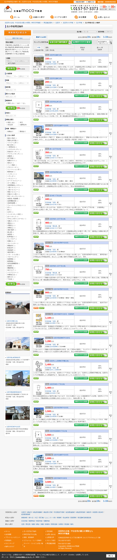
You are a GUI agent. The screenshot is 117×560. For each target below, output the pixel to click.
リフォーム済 (12, 142)
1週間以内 (23, 125)
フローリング (12, 257)
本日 (21, 122)
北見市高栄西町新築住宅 (14, 392)
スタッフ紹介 (51, 540)
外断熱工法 (12, 274)
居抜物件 (11, 250)
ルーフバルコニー (14, 180)
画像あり (10, 131)
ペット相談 (12, 165)
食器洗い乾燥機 (13, 198)
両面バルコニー (13, 192)
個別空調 (11, 252)
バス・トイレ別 (13, 254)
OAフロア (11, 270)
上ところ (48, 517)
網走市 (29, 512)
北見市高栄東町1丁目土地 (58, 431)
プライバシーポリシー (12, 537)
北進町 (55, 64)
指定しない (11, 103)
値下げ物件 (11, 63)
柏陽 (33, 524)
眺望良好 (11, 172)
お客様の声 (50, 537)
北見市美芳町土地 (56, 172)
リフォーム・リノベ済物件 (32, 540)
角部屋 (10, 234)
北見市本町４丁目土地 (57, 384)
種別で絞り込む (17, 38)
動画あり (23, 131)
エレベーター (12, 243)
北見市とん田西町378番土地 (59, 361)
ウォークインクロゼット (16, 205)
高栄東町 (55, 346)
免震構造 (11, 259)
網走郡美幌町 (37, 512)
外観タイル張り (13, 194)
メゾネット (12, 174)
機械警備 (11, 268)
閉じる (111, 556)
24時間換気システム (15, 185)
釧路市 (89, 512)
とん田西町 (56, 369)
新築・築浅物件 (29, 537)
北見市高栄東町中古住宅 (61, 338)
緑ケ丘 (55, 157)
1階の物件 (11, 230)
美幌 (42, 524)
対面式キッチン (13, 151)
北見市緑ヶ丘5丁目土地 (57, 219)
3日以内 (10, 125)
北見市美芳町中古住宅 (60, 243)
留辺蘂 (66, 524)
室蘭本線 (47, 521)
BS (9, 210)
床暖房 (10, 156)
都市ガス (11, 277)
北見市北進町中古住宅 (60, 125)
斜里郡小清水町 (98, 512)
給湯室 (10, 266)
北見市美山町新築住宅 (13, 357)
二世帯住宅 (12, 147)
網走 (37, 524)
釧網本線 (32, 521)
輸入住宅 (11, 145)
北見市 (51, 64)
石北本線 (48, 62)
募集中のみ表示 (41, 37)
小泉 (54, 517)
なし (24, 103)
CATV (10, 212)
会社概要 (8, 534)
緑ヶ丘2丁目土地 (55, 149)
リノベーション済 (14, 169)
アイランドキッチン (15, 154)
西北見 (55, 226)
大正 (36, 517)
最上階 (10, 232)
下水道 (10, 279)
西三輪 (41, 517)
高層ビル (11, 241)
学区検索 (50, 531)
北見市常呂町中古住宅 (13, 427)
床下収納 (11, 158)
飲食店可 (11, 248)
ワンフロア (12, 239)
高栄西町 (73, 517)
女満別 (60, 524)
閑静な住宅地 (12, 140)
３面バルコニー (13, 190)
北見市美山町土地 (56, 102)
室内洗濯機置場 (13, 263)
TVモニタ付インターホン (16, 219)
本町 (54, 393)
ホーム (7, 531)
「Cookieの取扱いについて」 (24, 557)
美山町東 (55, 111)
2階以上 (11, 223)
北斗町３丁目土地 (56, 195)
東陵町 (59, 517)
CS (9, 207)
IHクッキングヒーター (15, 196)
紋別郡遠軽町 (70, 512)
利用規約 (8, 540)
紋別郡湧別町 (25, 514)
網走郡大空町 (48, 512)
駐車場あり (12, 236)
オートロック (12, 216)
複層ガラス (12, 160)
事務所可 (11, 245)
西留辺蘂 (54, 524)
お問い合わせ (51, 534)
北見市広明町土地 (12, 321)
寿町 (54, 323)
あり (18, 103)
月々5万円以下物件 (30, 531)
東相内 (47, 524)
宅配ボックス (12, 221)
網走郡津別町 (80, 512)
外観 (38, 47)
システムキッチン (14, 149)
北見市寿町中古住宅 (60, 478)
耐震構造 (11, 261)
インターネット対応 (15, 214)
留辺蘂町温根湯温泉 (84, 517)
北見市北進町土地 (56, 55)
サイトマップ (9, 543)
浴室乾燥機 (12, 203)
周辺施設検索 (51, 543)
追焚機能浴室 (12, 201)
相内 (71, 524)
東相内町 (24, 517)
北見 (54, 62)
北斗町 (55, 204)
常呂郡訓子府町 (59, 512)
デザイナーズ (12, 167)
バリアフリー (12, 272)
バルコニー (12, 178)
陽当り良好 (12, 138)
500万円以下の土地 (30, 534)
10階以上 (11, 225)
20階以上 (11, 228)
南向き (10, 163)
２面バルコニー (13, 187)
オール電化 (12, 183)
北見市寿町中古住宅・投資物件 (63, 314)
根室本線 (39, 521)
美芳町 (55, 181)
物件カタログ (9, 546)
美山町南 (66, 517)
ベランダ (11, 176)
